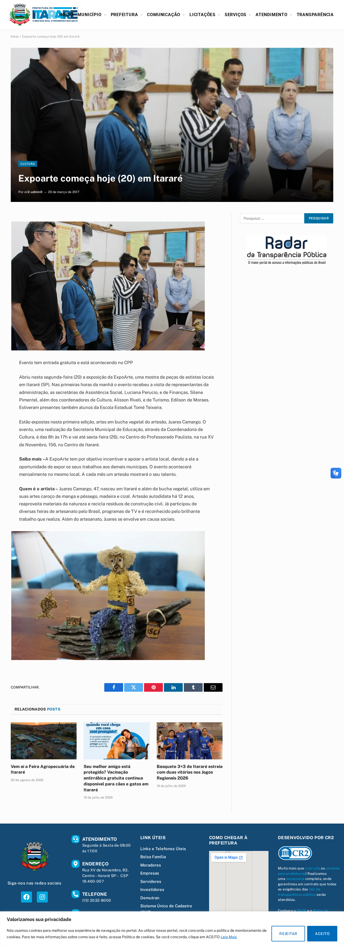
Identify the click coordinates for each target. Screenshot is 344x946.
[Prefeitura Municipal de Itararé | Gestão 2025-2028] (43, 14)
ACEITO (322, 933)
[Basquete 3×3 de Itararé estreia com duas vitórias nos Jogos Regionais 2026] (190, 740)
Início (66, 14)
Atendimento (272, 14)
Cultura (27, 163)
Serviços (235, 14)
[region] (172, 928)
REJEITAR (288, 933)
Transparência (315, 14)
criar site (312, 868)
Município (89, 14)
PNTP (301, 911)
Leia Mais (229, 937)
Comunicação (163, 14)
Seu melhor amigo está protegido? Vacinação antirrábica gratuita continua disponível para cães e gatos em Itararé (116, 778)
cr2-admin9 (33, 192)
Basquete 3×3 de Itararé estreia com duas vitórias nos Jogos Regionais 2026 (190, 772)
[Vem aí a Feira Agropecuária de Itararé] (44, 740)
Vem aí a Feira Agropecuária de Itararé (43, 769)
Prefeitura (124, 14)
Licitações (202, 14)
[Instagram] (42, 896)
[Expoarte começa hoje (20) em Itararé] (172, 125)
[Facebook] (26, 896)
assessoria (295, 879)
